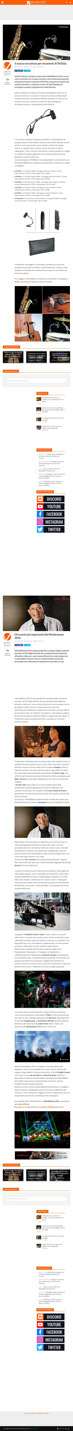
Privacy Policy (34, 1428)
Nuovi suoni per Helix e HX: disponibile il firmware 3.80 (49, 470)
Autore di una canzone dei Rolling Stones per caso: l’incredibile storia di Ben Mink (13, 356)
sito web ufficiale (22, 1104)
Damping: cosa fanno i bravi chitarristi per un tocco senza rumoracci (52, 463)
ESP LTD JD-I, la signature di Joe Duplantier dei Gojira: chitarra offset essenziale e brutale (60, 1172)
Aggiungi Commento (7, 83)
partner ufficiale (47, 1107)
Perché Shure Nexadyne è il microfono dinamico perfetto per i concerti (51, 456)
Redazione (7, 71)
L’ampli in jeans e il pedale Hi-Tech (36, 1413)
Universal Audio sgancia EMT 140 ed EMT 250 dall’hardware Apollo (60, 356)
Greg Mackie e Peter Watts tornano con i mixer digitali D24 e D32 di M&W (36, 356)
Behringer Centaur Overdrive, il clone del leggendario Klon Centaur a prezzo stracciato (52, 476)
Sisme (17, 282)
